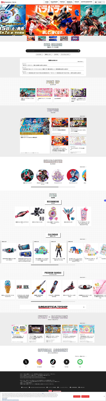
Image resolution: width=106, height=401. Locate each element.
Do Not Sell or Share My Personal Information (38, 387)
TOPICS (62, 2)
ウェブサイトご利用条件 (52, 387)
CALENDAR (54, 2)
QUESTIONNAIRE (86, 2)
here (43, 393)
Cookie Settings (77, 396)
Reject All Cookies (85, 396)
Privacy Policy (4, 398)
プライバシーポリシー (50, 381)
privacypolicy (25, 387)
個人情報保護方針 (74, 387)
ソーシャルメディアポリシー (63, 387)
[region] (53, 396)
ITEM (46, 2)
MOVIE (77, 2)
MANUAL (69, 2)
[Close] (104, 396)
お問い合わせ (82, 387)
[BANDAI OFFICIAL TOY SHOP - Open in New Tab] (53, 307)
